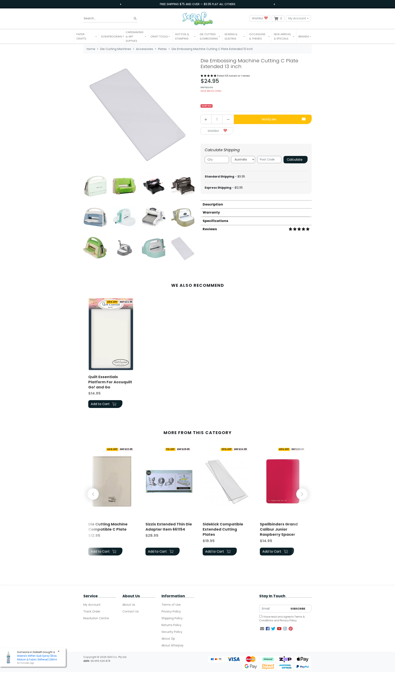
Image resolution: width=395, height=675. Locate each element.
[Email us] (262, 629)
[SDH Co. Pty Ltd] (197, 18)
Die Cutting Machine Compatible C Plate (108, 527)
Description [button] (213, 204)
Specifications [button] (215, 220)
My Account (297, 18)
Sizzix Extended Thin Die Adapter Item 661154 (168, 527)
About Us (128, 605)
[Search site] (135, 18)
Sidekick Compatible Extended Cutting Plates (223, 529)
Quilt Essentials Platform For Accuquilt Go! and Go (110, 382)
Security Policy (171, 632)
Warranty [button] (211, 212)
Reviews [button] (210, 229)
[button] (86, 36)
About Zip (168, 639)
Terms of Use (171, 605)
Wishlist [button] (258, 18)
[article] (112, 353)
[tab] (256, 204)
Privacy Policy (171, 611)
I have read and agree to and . (282, 618)
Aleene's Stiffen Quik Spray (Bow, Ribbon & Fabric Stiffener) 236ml (37, 657)
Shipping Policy (172, 618)
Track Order (91, 611)
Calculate (294, 159)
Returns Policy (171, 625)
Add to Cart (100, 404)
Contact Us (130, 611)
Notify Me (269, 119)
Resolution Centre (96, 618)
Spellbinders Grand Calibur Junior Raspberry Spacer (279, 529)
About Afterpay (172, 645)
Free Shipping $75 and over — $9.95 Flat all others (197, 4)
